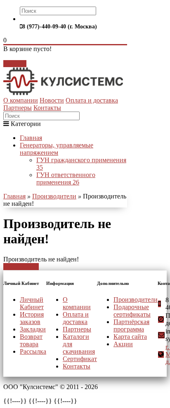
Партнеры (17, 107)
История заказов (32, 318)
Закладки (33, 329)
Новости (52, 100)
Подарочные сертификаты (132, 310)
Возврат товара (31, 340)
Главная (31, 137)
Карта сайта (130, 336)
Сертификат (80, 358)
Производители (54, 196)
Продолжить (21, 266)
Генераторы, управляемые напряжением (56, 149)
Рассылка (33, 351)
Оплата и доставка (92, 100)
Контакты (47, 107)
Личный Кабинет (32, 303)
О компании (20, 100)
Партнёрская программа (131, 325)
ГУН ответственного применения (65, 178)
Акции (123, 343)
